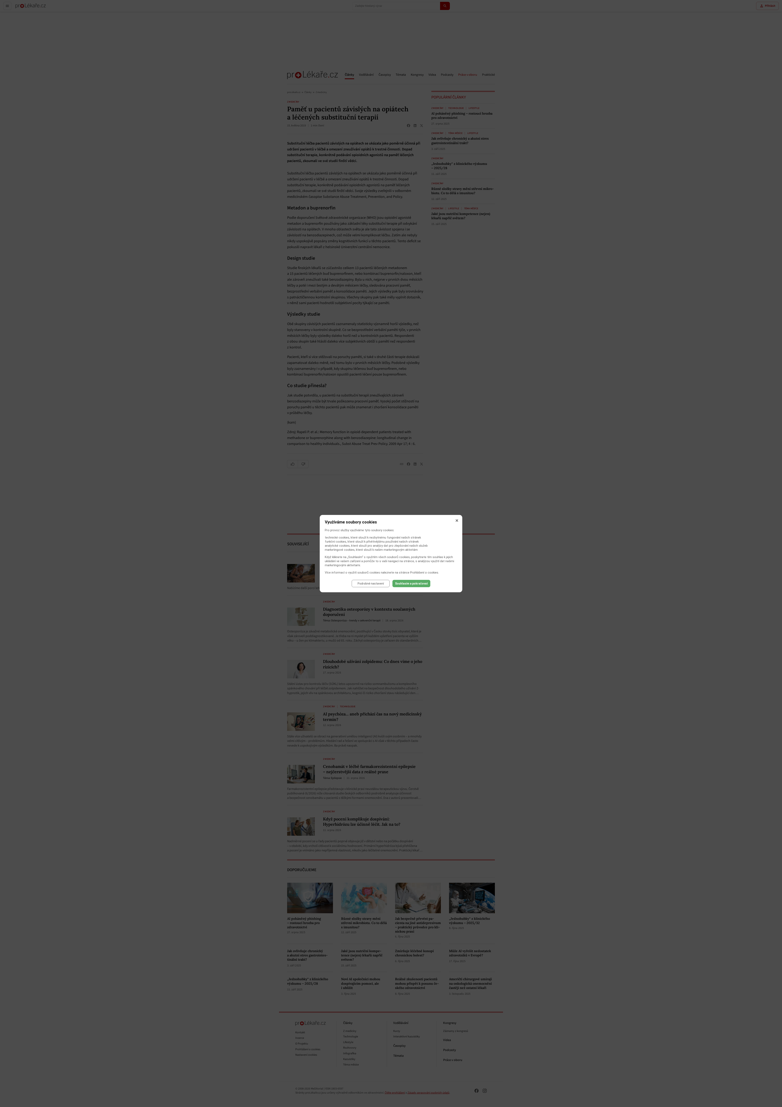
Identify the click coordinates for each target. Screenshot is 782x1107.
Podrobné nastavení (371, 583)
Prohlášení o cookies (424, 572)
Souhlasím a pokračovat (411, 583)
